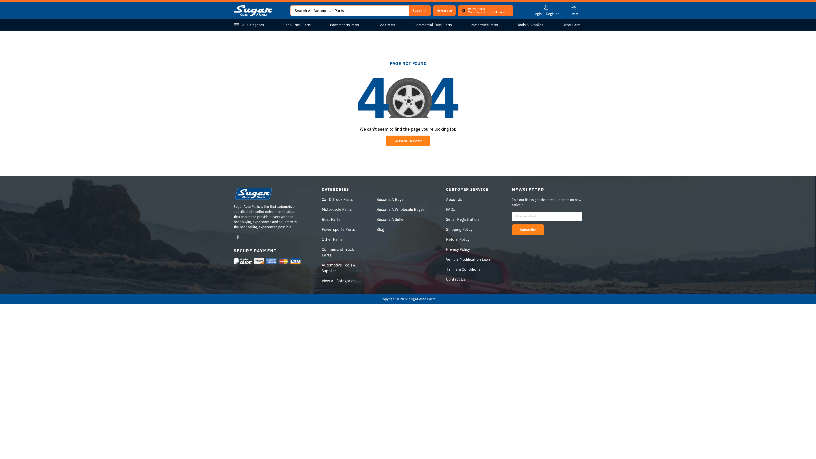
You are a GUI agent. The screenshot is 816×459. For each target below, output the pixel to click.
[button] (444, 10)
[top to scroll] (804, 447)
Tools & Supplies (530, 25)
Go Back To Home (408, 141)
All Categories (253, 25)
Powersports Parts (344, 25)
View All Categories (338, 280)
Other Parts (572, 25)
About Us (454, 199)
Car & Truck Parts (297, 25)
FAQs (450, 209)
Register (552, 14)
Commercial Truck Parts (433, 25)
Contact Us (455, 279)
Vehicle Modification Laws (468, 259)
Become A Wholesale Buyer (400, 209)
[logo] (253, 15)
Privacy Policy (458, 249)
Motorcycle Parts (484, 25)
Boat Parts (386, 25)
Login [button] (538, 14)
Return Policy (457, 239)
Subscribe (528, 230)
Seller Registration (462, 219)
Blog (380, 229)
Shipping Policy (459, 229)
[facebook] (238, 237)
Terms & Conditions (463, 269)
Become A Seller (390, 219)
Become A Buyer (390, 199)
